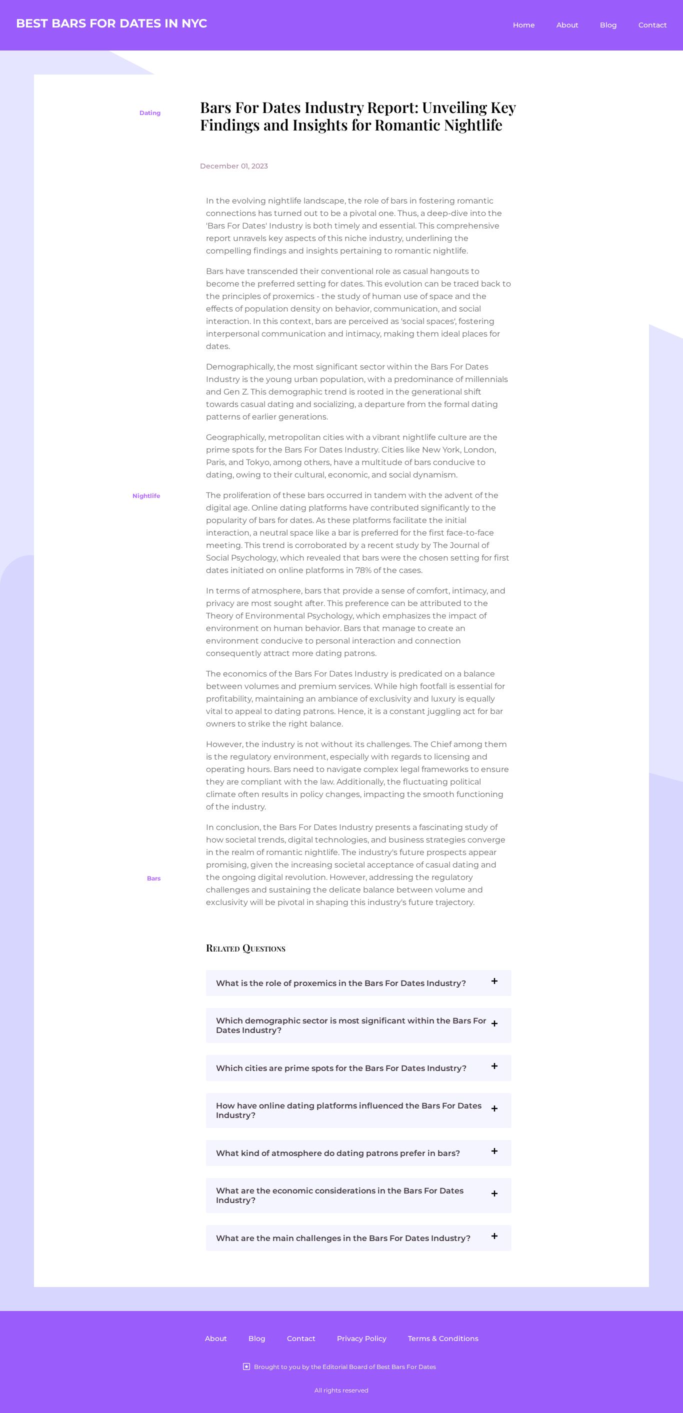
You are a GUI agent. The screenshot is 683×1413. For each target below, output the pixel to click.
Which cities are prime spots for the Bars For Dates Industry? (341, 1068)
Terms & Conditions (443, 1338)
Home (524, 25)
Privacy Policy (361, 1338)
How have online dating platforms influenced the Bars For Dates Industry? (349, 1110)
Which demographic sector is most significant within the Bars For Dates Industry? (351, 1025)
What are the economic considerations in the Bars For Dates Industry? (340, 1195)
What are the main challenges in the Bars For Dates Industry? (343, 1238)
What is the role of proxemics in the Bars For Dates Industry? (341, 983)
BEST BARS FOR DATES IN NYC (112, 23)
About (567, 25)
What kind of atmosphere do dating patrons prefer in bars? (338, 1153)
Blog (608, 25)
